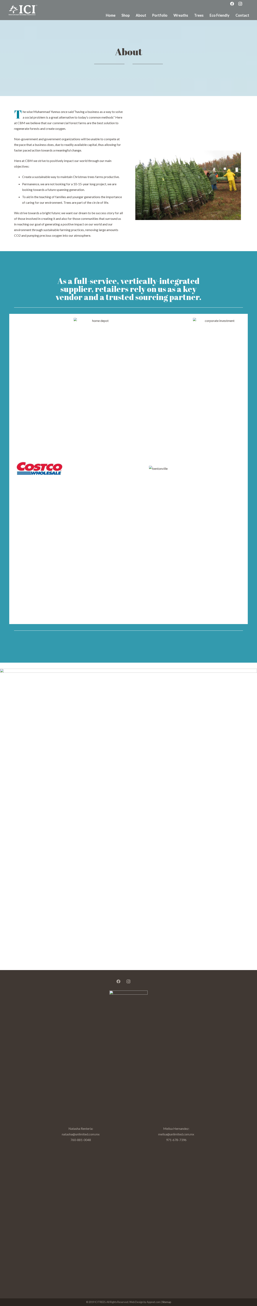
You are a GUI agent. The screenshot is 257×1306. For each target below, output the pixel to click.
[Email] (139, 981)
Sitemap (166, 1302)
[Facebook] (118, 981)
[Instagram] (128, 981)
